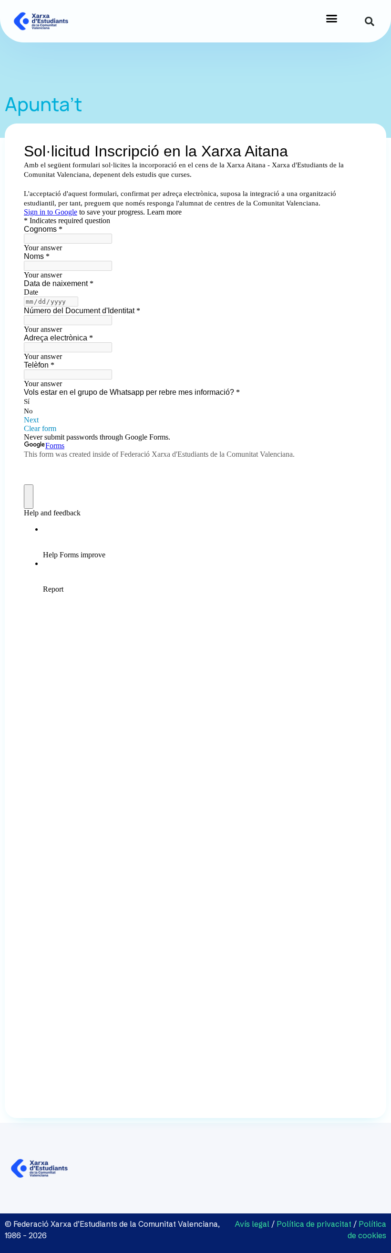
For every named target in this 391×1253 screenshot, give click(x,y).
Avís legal (253, 1224)
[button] (332, 19)
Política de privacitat (314, 1224)
